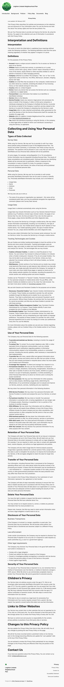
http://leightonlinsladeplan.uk (21, 118)
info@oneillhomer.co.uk (19, 656)
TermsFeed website (35, 284)
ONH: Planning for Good (18, 681)
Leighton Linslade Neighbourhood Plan (25, 6)
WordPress (29, 681)
